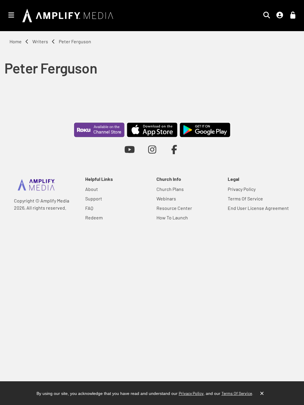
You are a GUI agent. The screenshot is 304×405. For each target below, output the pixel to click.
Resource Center (174, 208)
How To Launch (172, 217)
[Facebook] (174, 149)
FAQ (89, 208)
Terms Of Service (245, 198)
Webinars (166, 198)
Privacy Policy (242, 189)
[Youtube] (129, 149)
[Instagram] (152, 149)
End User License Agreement (258, 208)
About (91, 189)
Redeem (94, 217)
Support (93, 198)
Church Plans (170, 189)
